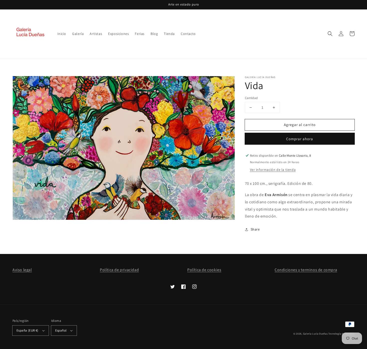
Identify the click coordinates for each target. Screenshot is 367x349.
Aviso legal (22, 269)
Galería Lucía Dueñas (315, 333)
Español (61, 330)
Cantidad (251, 98)
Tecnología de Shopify (341, 333)
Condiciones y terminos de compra (306, 269)
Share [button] (255, 229)
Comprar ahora (299, 138)
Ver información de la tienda (273, 169)
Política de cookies (204, 269)
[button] (330, 33)
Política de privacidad (119, 269)
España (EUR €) (27, 330)
